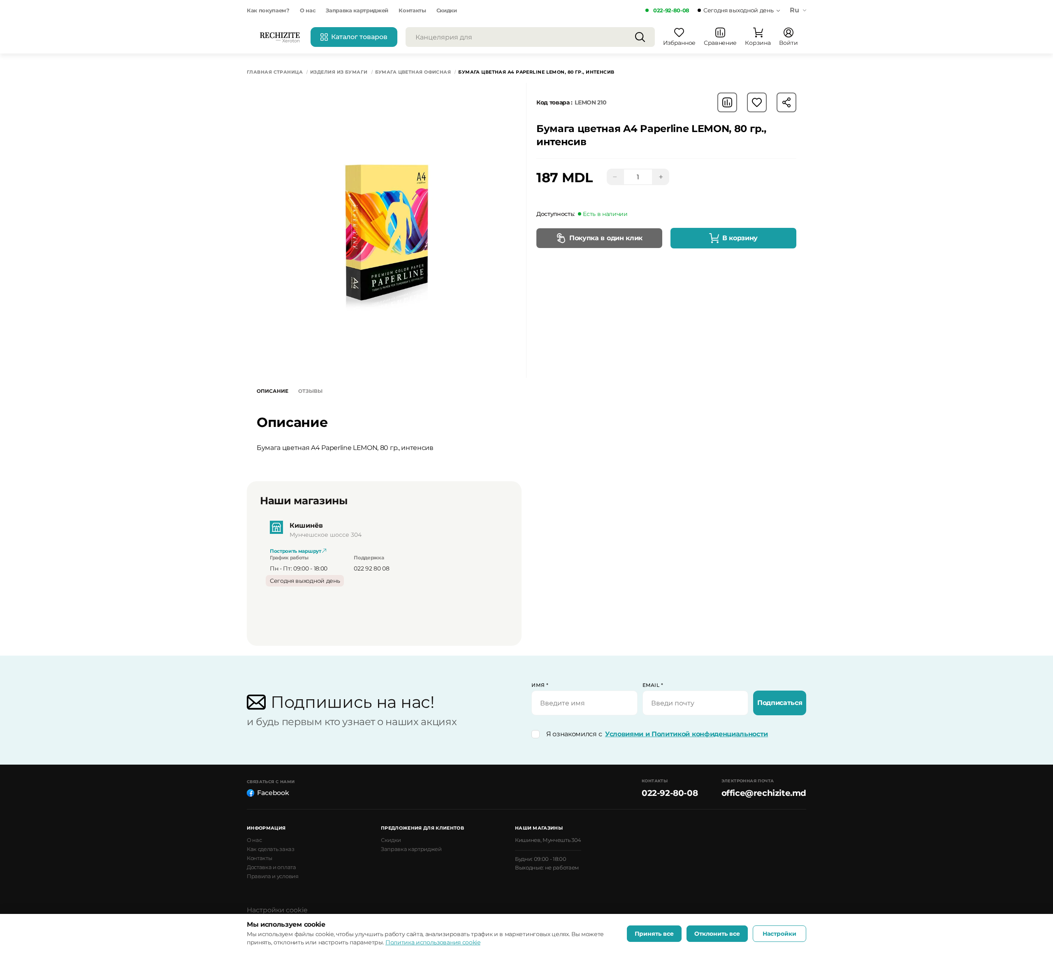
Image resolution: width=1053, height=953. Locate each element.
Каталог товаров (359, 37)
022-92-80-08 (671, 10)
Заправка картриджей (357, 10)
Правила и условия (273, 876)
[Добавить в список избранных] (757, 102)
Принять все (654, 933)
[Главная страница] (279, 37)
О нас (307, 10)
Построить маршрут (296, 551)
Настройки (779, 933)
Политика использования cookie (432, 942)
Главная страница (275, 72)
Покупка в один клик (605, 238)
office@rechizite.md (763, 793)
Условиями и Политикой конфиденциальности (686, 734)
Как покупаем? (268, 10)
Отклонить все (717, 933)
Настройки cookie (277, 910)
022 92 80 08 (371, 568)
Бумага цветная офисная (413, 72)
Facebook (273, 793)
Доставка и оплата (271, 867)
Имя (540, 685)
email (652, 685)
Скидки (446, 10)
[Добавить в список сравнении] (727, 102)
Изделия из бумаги (338, 72)
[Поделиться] (786, 102)
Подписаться (779, 703)
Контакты (412, 10)
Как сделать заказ (271, 849)
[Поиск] (640, 37)
